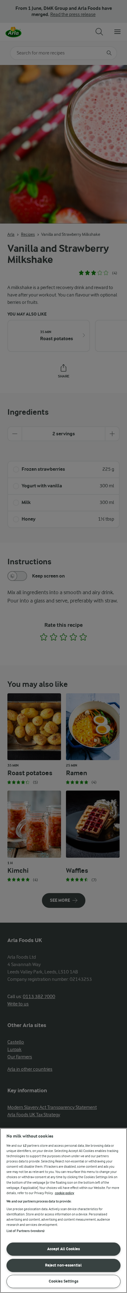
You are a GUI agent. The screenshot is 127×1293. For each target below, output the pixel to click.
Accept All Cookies (63, 1249)
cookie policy (64, 1193)
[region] (63, 1210)
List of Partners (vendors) (25, 1231)
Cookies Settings (63, 1281)
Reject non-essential (63, 1265)
